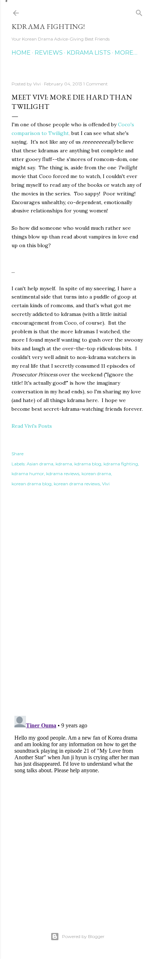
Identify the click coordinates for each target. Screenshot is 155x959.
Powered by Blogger (83, 936)
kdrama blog (87, 463)
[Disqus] (77, 606)
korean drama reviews (77, 483)
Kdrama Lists (89, 52)
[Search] (139, 11)
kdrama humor (28, 473)
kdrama (64, 463)
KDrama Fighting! (48, 26)
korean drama (96, 473)
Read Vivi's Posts (32, 426)
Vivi (106, 483)
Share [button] (17, 453)
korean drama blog (32, 483)
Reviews (49, 52)
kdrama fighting (120, 463)
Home (21, 52)
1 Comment (95, 83)
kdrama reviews (62, 473)
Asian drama (40, 463)
